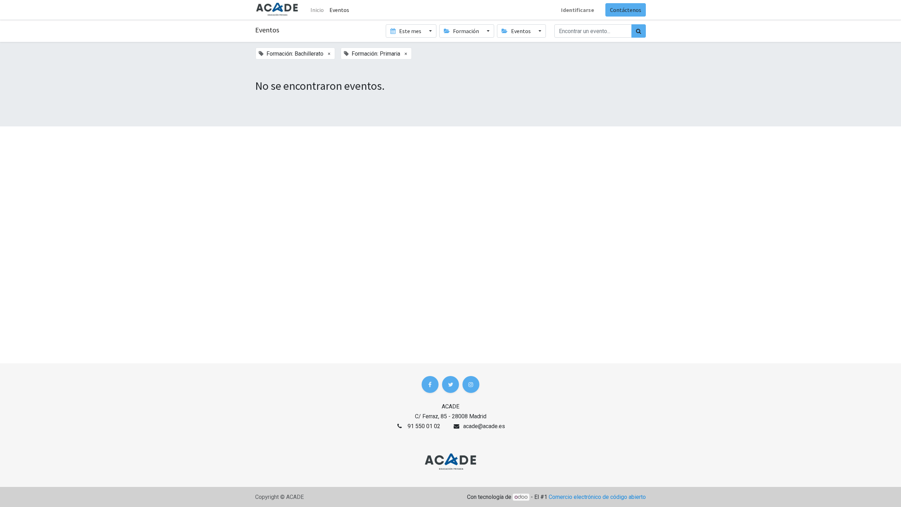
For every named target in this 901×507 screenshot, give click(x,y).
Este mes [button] (410, 31)
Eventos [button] (521, 31)
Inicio (317, 9)
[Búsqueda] (638, 31)
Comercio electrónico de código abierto (597, 497)
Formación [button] (466, 31)
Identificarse (577, 9)
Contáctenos (625, 9)
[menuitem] (339, 10)
